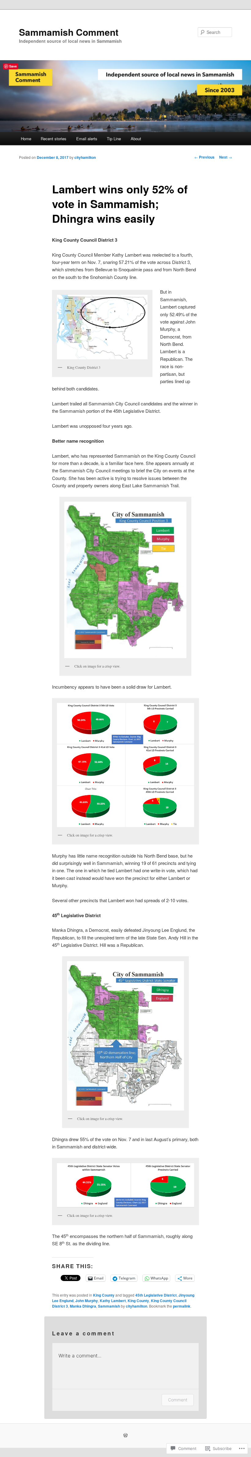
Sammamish (109, 1306)
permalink (181, 1306)
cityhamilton (85, 157)
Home (26, 138)
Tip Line (114, 138)
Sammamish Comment (68, 31)
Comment (177, 1399)
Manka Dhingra (83, 1306)
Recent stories (53, 138)
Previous (204, 157)
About (136, 138)
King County (103, 1295)
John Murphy (86, 1300)
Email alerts (86, 138)
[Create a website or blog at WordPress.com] (125, 1435)
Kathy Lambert (113, 1300)
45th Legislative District (156, 1295)
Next (225, 157)
